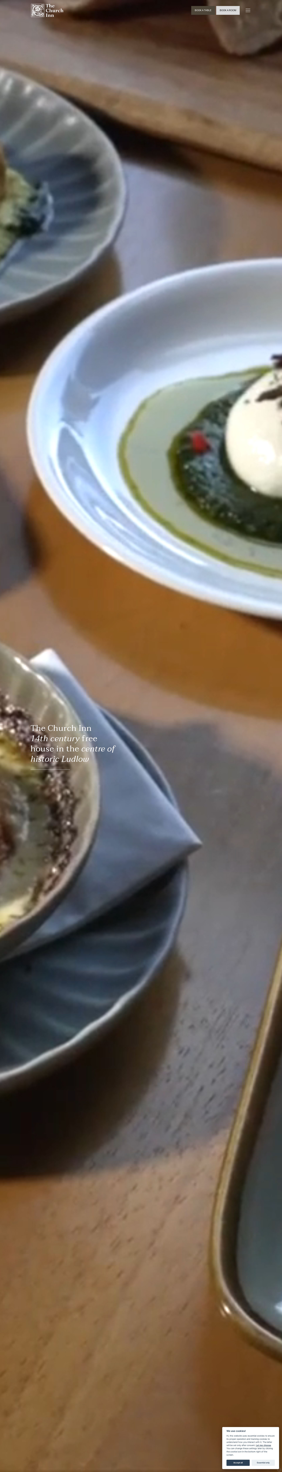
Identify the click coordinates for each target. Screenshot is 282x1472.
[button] (247, 10)
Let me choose (263, 1445)
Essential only (263, 1462)
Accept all (238, 1462)
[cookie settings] (279, 1469)
